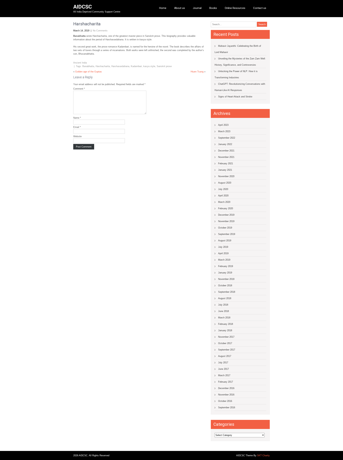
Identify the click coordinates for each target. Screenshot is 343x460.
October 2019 (225, 227)
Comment (79, 88)
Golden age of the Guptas (88, 71)
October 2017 (225, 343)
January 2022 (225, 144)
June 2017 (223, 369)
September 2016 (226, 407)
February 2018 (225, 324)
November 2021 (226, 157)
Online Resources (235, 8)
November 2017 (226, 337)
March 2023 (224, 131)
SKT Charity (263, 455)
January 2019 (225, 272)
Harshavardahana (120, 66)
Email (77, 127)
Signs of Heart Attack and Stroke (235, 96)
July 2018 (223, 304)
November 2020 (226, 176)
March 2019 (224, 259)
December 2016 (226, 388)
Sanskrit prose (164, 66)
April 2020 (223, 195)
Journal (197, 8)
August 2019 (224, 240)
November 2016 (226, 394)
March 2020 (224, 202)
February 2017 (225, 381)
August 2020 (224, 182)
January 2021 (225, 170)
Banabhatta (88, 66)
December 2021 (226, 150)
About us (179, 8)
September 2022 (226, 137)
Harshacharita (103, 66)
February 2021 (225, 163)
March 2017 (224, 375)
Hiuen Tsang (197, 71)
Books (213, 8)
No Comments (100, 30)
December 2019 (226, 215)
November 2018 (226, 279)
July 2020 (223, 189)
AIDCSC (82, 7)
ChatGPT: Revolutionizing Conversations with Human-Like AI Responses (240, 87)
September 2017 (226, 349)
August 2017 (224, 356)
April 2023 (223, 125)
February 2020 (225, 208)
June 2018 (223, 311)
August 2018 (224, 298)
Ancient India (80, 62)
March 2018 (224, 317)
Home (162, 8)
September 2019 (226, 234)
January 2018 (225, 330)
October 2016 (225, 401)
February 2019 (225, 266)
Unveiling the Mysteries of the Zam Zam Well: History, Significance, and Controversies (240, 61)
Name (77, 117)
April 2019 (223, 253)
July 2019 (223, 247)
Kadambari (136, 66)
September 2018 (226, 292)
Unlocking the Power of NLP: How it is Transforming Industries (236, 74)
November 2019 (226, 221)
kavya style (149, 66)
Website (77, 136)
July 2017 (223, 362)
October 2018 (225, 285)
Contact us (259, 8)
